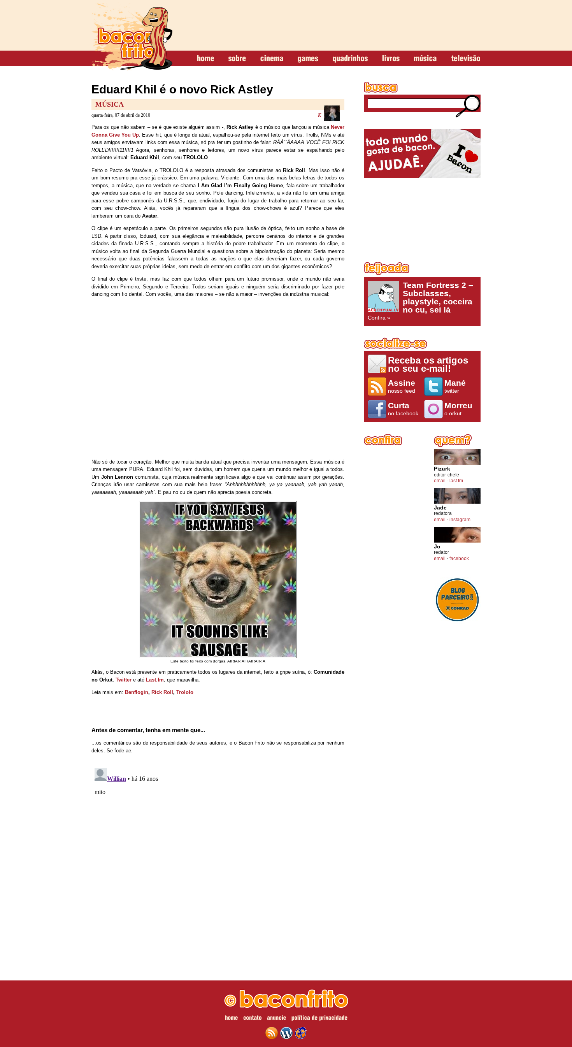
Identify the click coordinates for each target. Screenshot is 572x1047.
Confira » (420, 301)
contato (252, 1019)
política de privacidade (319, 1019)
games (308, 59)
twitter (455, 386)
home (205, 59)
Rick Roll (162, 692)
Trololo (184, 692)
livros (391, 59)
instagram (459, 519)
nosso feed (401, 386)
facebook (459, 558)
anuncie (276, 1019)
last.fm (456, 480)
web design (301, 1033)
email (440, 480)
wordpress (286, 1033)
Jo (437, 547)
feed (271, 1033)
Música (109, 104)
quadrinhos (350, 59)
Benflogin (136, 692)
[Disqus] (217, 862)
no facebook (403, 408)
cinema (271, 59)
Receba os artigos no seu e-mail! (428, 364)
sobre (237, 59)
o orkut (458, 408)
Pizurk (442, 469)
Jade (440, 508)
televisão (465, 59)
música (425, 59)
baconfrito (131, 36)
